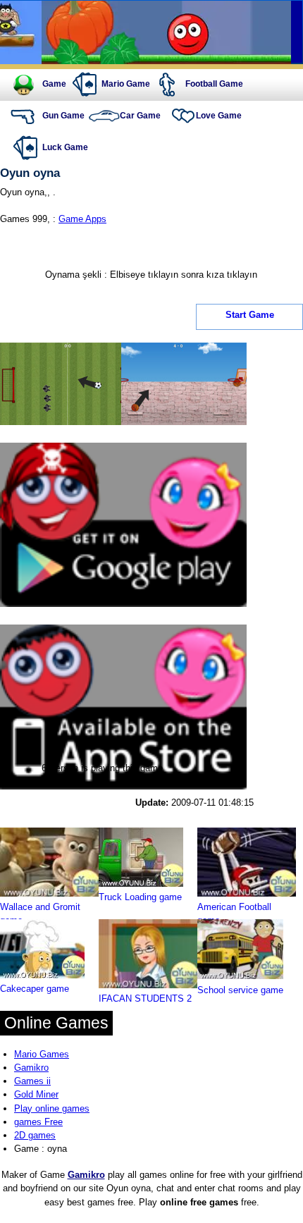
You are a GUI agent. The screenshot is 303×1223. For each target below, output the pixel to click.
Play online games (51, 1108)
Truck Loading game (140, 897)
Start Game (249, 315)
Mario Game (125, 84)
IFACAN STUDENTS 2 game (145, 1005)
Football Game (214, 84)
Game (54, 84)
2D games (35, 1135)
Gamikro (31, 1067)
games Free (38, 1122)
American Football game (234, 914)
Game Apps (82, 219)
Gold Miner (36, 1094)
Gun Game (63, 115)
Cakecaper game (34, 988)
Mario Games (41, 1054)
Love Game (219, 115)
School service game (240, 990)
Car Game (140, 115)
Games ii (32, 1081)
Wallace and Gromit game (40, 914)
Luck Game (65, 147)
